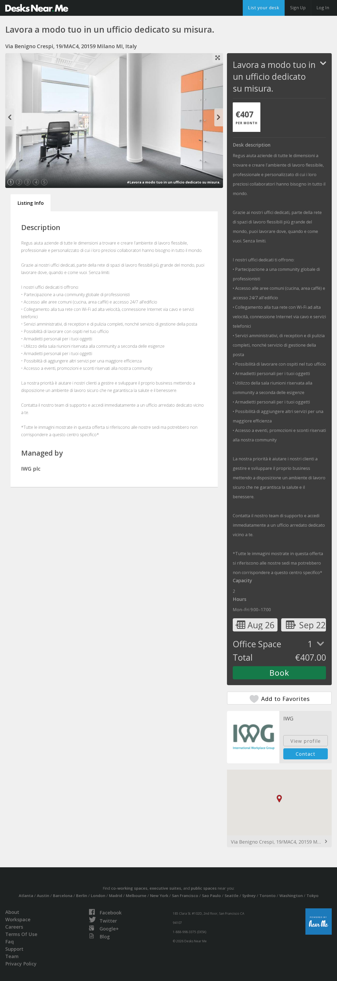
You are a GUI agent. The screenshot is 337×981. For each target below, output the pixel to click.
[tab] (246, 117)
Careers (14, 927)
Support (14, 949)
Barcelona (62, 895)
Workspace (18, 919)
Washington (291, 895)
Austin (43, 895)
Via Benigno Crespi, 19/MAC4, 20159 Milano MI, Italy (279, 842)
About (12, 912)
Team (12, 956)
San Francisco (185, 895)
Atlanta (26, 895)
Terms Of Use (21, 934)
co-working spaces (129, 888)
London (98, 895)
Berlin (81, 895)
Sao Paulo (211, 895)
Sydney (249, 895)
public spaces (204, 888)
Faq (9, 941)
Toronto (267, 895)
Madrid (115, 895)
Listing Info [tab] (30, 203)
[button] (279, 799)
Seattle (232, 895)
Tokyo (312, 895)
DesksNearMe (36, 8)
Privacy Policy (21, 963)
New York (159, 895)
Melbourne (136, 895)
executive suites (165, 888)
